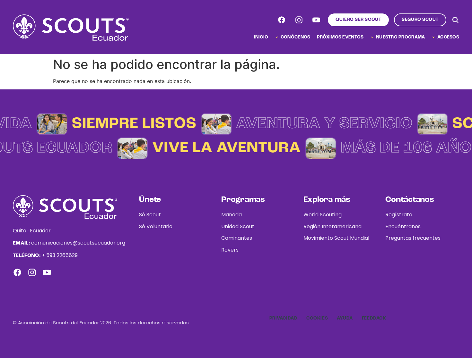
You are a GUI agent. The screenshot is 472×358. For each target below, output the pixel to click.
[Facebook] (281, 19)
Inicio (261, 37)
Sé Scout (150, 214)
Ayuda (345, 318)
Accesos (448, 37)
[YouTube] (316, 19)
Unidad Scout (237, 226)
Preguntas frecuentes (413, 238)
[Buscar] (455, 19)
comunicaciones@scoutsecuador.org (78, 242)
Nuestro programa (400, 37)
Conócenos (295, 37)
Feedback (374, 318)
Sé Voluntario (155, 226)
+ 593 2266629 (60, 255)
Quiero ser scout (358, 19)
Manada (231, 214)
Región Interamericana (332, 226)
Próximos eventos (340, 37)
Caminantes (236, 238)
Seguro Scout (420, 19)
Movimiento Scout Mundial (336, 238)
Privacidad (283, 318)
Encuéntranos (403, 226)
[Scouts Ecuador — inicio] (71, 27)
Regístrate (398, 214)
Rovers (230, 250)
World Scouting (322, 214)
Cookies (317, 318)
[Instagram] (299, 19)
